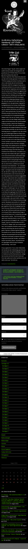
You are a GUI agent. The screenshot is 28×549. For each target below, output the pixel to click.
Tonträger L (5, 394)
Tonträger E (5, 377)
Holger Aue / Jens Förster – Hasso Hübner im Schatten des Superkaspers (12, 530)
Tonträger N (5, 400)
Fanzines (3, 443)
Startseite (4, 360)
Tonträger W (5, 425)
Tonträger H (5, 385)
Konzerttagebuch (5, 449)
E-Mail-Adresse (6, 324)
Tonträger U (5, 420)
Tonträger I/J (5, 388)
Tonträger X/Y (5, 428)
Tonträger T (5, 417)
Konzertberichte (11, 263)
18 (6, 479)
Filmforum (4, 457)
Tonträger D (5, 374)
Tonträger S (5, 414)
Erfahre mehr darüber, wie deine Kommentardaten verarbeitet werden (14, 354)
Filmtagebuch (4, 455)
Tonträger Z (5, 431)
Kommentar (5, 293)
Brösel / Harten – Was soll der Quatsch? (11, 519)
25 (6, 482)
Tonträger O (5, 403)
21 (17, 479)
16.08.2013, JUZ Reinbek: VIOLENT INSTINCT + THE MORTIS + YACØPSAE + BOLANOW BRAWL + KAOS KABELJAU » (13, 271)
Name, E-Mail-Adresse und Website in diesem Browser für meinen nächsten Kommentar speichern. (14, 341)
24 (3, 482)
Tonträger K (5, 391)
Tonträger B (5, 368)
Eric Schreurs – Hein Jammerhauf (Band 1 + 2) (12, 494)
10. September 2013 (7, 47)
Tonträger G (5, 383)
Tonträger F (5, 380)
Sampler (3, 435)
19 (10, 479)
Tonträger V (5, 423)
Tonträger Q (5, 408)
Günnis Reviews (9, 546)
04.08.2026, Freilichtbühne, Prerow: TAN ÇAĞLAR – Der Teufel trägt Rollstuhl (12, 524)
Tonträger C (5, 371)
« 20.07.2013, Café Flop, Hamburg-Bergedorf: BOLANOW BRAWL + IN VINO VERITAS (14, 277)
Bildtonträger (5, 440)
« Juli (2, 488)
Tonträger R (5, 411)
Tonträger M (5, 397)
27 (14, 482)
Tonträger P (5, 405)
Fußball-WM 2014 (6, 452)
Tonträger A (5, 365)
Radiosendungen (5, 437)
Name (4, 317)
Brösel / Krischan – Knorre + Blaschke (11, 534)
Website (4, 331)
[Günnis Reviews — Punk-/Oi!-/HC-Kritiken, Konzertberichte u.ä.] (14, 5)
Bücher (3, 446)
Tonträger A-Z (5, 363)
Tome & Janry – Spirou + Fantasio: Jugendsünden (13, 511)
